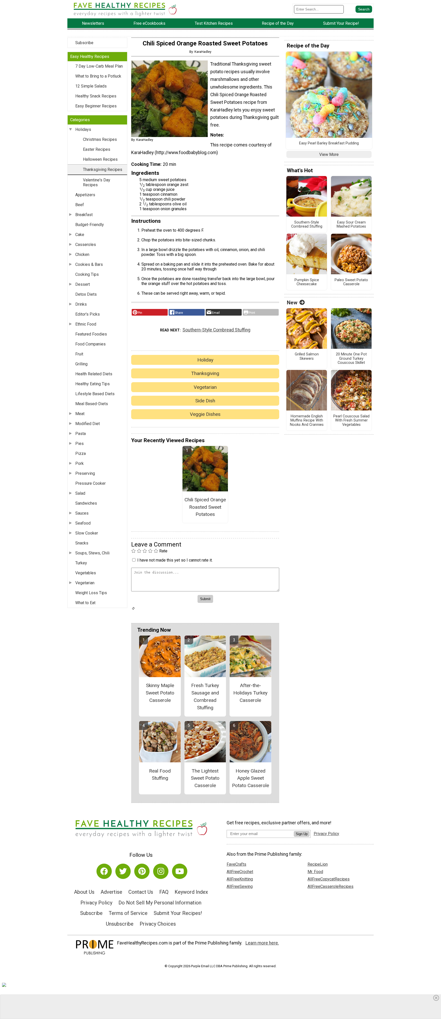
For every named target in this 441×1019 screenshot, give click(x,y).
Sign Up (302, 834)
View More (329, 154)
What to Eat (85, 602)
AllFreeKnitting (240, 879)
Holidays (83, 129)
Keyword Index (191, 892)
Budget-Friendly (89, 224)
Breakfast (84, 214)
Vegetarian (84, 582)
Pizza (80, 453)
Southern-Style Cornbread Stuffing (216, 329)
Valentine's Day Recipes (96, 182)
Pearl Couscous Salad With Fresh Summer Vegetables (351, 420)
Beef (79, 204)
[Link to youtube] (179, 871)
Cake (79, 234)
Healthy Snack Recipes (95, 96)
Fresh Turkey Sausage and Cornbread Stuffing (205, 696)
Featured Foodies (91, 334)
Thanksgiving (205, 373)
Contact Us (140, 892)
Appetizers (85, 194)
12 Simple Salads (91, 86)
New (292, 303)
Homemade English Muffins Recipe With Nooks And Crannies (307, 420)
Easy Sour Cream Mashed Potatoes (351, 224)
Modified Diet (87, 423)
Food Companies (90, 344)
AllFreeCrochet (240, 871)
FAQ (163, 892)
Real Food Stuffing (160, 774)
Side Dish (205, 401)
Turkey (81, 563)
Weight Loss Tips (91, 592)
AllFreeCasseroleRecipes (330, 886)
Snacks (81, 543)
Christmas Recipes (100, 139)
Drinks (81, 304)
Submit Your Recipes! (178, 913)
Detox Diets (86, 294)
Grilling (81, 364)
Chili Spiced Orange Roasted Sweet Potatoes (205, 507)
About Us (84, 892)
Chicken (82, 254)
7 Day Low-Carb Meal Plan (99, 66)
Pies (79, 443)
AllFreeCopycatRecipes (329, 879)
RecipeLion (318, 864)
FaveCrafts (236, 864)
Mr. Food (315, 871)
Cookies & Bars (89, 264)
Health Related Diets (93, 373)
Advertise (111, 892)
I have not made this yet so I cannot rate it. (175, 560)
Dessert (82, 284)
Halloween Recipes (100, 159)
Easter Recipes (96, 149)
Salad (80, 493)
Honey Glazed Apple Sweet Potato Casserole (250, 778)
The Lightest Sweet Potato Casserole (205, 778)
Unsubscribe (119, 924)
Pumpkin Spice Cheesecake (307, 282)
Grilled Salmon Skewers (307, 356)
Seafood (83, 523)
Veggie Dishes (205, 414)
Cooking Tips (87, 274)
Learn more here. (262, 943)
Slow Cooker (86, 533)
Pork (79, 463)
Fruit (79, 354)
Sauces (82, 513)
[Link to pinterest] (142, 871)
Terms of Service (128, 913)
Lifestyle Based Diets (95, 393)
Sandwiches (86, 503)
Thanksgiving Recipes (102, 169)
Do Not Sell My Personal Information (159, 903)
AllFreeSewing (240, 886)
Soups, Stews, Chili (92, 553)
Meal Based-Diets (91, 403)
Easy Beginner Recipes (96, 106)
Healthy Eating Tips (92, 383)
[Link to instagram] (160, 871)
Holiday (205, 360)
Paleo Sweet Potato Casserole (351, 282)
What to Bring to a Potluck (98, 76)
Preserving (85, 473)
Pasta (80, 433)
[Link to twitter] (123, 871)
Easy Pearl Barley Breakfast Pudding (329, 143)
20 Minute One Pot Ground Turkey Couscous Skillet (351, 358)
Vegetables (85, 572)
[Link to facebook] (104, 871)
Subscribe (84, 42)
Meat (79, 413)
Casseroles (85, 244)
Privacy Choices (158, 924)
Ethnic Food (85, 324)
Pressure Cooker (90, 483)
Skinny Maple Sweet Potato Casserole (160, 692)
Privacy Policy (96, 903)
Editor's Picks (87, 314)
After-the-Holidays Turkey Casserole (250, 692)
